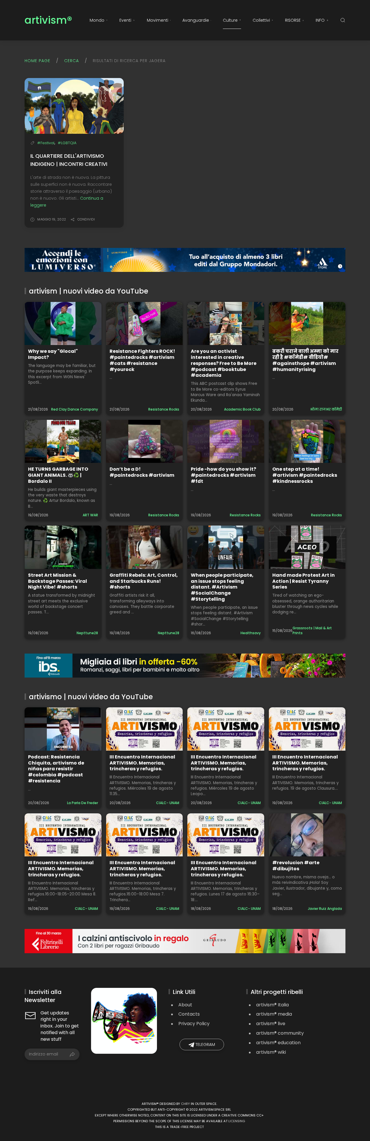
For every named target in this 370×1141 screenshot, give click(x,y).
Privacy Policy (194, 1023)
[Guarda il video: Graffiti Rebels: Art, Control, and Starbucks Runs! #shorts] (144, 547)
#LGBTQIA (67, 143)
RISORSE (293, 20)
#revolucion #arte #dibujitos (295, 865)
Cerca (71, 61)
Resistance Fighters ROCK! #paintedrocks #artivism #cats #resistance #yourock (142, 360)
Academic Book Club (242, 409)
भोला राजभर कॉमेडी (326, 409)
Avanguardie (195, 20)
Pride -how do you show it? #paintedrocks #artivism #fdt (223, 475)
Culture (230, 20)
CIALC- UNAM (167, 802)
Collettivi (261, 20)
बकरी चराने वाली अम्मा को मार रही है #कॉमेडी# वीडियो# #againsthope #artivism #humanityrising (305, 360)
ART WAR (90, 515)
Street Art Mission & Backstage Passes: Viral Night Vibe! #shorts (57, 581)
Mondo (97, 20)
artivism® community (280, 1033)
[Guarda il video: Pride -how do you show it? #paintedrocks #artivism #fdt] (225, 441)
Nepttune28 (87, 632)
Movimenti (157, 20)
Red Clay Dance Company (74, 409)
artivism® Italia (272, 1004)
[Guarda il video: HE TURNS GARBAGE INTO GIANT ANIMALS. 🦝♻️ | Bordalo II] (63, 441)
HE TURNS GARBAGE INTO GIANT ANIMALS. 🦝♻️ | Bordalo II (58, 475)
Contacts (189, 1014)
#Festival (45, 143)
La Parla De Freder (82, 802)
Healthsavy (250, 632)
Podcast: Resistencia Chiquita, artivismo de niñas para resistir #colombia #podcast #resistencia (56, 769)
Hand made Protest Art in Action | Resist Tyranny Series (303, 581)
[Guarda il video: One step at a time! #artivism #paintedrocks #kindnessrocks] (307, 441)
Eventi (125, 20)
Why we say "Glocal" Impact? (53, 354)
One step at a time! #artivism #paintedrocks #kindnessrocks (304, 475)
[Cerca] (342, 20)
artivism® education (278, 1042)
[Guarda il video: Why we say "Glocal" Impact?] (63, 323)
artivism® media (274, 1014)
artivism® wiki (271, 1052)
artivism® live (270, 1023)
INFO (320, 20)
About (185, 1004)
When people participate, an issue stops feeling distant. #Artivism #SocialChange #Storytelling (222, 587)
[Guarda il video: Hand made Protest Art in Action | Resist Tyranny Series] (307, 547)
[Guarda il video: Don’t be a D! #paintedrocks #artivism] (144, 441)
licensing (236, 1121)
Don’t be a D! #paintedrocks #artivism (142, 472)
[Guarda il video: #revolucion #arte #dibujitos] (307, 834)
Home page (37, 61)
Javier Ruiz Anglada (325, 908)
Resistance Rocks (163, 409)
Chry (185, 1103)
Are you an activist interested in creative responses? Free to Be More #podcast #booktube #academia (223, 363)
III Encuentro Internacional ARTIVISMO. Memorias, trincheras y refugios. (142, 763)
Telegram (204, 1044)
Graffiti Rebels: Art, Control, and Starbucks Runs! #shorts (144, 581)
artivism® (48, 20)
